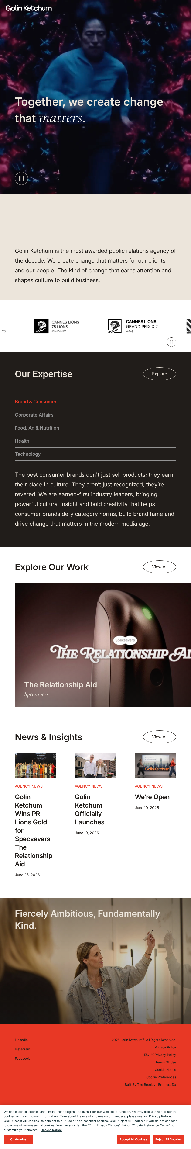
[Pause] (171, 342)
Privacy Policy (165, 1047)
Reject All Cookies (168, 1139)
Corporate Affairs (34, 415)
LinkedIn (21, 1040)
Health (22, 441)
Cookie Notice (165, 1070)
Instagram (22, 1049)
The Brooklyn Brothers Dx (156, 1085)
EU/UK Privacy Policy (160, 1055)
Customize (18, 1139)
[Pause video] (21, 178)
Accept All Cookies (133, 1139)
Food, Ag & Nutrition (37, 428)
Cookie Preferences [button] (161, 1077)
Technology (28, 454)
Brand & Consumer (36, 401)
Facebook (22, 1058)
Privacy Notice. (160, 1116)
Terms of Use (165, 1062)
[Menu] (181, 8)
